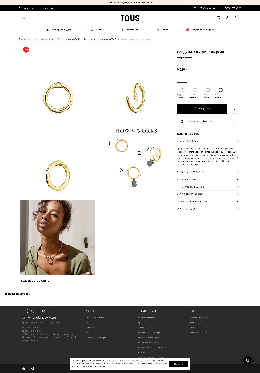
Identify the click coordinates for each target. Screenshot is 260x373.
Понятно (178, 364)
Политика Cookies (145, 352)
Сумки (88, 323)
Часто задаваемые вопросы (150, 333)
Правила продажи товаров (149, 337)
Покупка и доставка (146, 318)
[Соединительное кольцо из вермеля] (208, 87)
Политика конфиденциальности (151, 347)
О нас (191, 323)
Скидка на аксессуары (95, 337)
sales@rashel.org (45, 317)
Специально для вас (17, 294)
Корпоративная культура (200, 333)
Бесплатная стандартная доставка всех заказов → (131, 2)
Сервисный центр (145, 328)
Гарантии (141, 323)
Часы (87, 333)
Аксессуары (90, 328)
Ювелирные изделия (94, 318)
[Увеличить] (58, 82)
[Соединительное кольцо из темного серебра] (220, 87)
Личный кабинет (27, 8)
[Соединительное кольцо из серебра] (195, 87)
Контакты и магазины (199, 318)
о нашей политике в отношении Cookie (88, 367)
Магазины (50, 8)
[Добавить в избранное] (234, 109)
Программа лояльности (148, 342)
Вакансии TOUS (196, 328)
